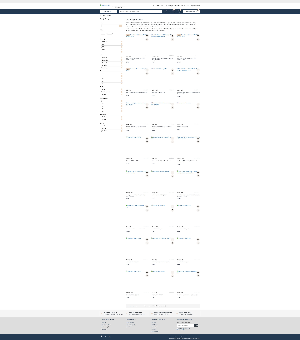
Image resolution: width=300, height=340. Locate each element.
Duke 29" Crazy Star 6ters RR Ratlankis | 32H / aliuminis (136, 127)
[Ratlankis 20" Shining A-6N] (188, 216)
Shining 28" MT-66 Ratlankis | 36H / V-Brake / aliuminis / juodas (136, 195)
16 (102, 76)
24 (102, 84)
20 (102, 81)
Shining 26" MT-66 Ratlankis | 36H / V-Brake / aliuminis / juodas (187, 161)
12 (102, 73)
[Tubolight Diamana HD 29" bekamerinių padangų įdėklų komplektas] (163, 45)
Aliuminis (104, 89)
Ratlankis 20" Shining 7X (182, 126)
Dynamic (104, 52)
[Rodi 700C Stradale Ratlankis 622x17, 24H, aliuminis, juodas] (188, 45)
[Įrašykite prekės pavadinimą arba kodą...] (160, 11)
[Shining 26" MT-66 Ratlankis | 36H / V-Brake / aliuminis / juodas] (188, 148)
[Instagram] (105, 336)
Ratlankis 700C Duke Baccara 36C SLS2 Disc (136, 229)
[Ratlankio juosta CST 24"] (163, 282)
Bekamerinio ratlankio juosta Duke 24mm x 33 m (187, 294)
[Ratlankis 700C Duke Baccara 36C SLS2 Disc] (137, 216)
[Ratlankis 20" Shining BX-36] (137, 148)
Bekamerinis (105, 60)
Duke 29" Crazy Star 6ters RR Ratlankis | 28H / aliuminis (162, 127)
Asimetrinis (104, 57)
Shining (153, 90)
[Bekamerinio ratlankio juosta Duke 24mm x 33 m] (188, 282)
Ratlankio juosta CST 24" (157, 294)
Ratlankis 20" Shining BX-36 (132, 160)
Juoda (103, 125)
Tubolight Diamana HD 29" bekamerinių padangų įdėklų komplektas (162, 59)
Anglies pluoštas (106, 92)
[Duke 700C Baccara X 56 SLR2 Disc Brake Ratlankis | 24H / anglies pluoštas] (188, 182)
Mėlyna (104, 128)
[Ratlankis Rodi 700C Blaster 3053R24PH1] (163, 249)
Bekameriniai (105, 62)
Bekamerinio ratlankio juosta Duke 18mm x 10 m (162, 160)
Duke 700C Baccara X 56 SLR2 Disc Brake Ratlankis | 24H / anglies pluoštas (188, 195)
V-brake (104, 119)
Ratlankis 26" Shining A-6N (183, 262)
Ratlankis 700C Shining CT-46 (158, 92)
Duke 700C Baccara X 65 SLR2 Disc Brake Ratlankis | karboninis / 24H (188, 93)
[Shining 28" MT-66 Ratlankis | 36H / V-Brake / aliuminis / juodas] (137, 182)
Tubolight (154, 56)
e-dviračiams (105, 68)
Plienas (104, 94)
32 (102, 111)
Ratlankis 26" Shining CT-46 (132, 294)
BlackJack (104, 41)
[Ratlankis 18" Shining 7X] (163, 216)
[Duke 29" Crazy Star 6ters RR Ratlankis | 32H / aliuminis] (137, 113)
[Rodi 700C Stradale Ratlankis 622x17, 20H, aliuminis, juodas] (137, 45)
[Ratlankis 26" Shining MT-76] (137, 249)
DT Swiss (104, 47)
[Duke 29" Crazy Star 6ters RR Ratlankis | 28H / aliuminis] (163, 113)
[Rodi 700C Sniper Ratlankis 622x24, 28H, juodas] (137, 79)
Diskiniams (104, 116)
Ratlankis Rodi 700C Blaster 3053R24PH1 (161, 262)
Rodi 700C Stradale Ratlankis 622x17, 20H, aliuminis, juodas (135, 59)
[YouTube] (109, 336)
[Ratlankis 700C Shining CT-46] (163, 79)
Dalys (104, 15)
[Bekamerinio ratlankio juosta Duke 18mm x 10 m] (163, 148)
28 (102, 108)
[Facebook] (101, 336)
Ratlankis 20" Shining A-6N (183, 229)
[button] (147, 36)
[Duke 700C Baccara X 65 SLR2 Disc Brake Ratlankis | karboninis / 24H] (188, 79)
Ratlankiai (109, 15)
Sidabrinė (104, 131)
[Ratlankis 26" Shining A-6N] (188, 249)
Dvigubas (104, 65)
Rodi (127, 56)
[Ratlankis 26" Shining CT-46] (137, 282)
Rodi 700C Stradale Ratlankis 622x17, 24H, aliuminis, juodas (186, 59)
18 (102, 78)
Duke (103, 49)
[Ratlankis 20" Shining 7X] (188, 113)
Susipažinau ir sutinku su (183, 328)
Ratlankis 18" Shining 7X (157, 229)
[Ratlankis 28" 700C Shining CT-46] (163, 182)
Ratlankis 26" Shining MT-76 (132, 262)
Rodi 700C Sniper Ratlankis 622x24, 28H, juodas (136, 92)
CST (103, 44)
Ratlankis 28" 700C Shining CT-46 (159, 195)
